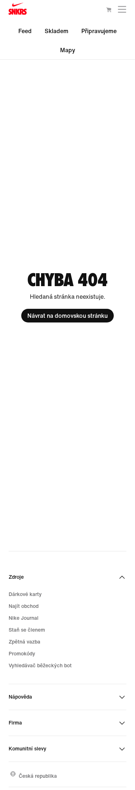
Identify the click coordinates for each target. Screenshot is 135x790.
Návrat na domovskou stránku (67, 315)
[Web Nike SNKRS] (18, 10)
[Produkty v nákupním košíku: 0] (109, 11)
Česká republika (38, 776)
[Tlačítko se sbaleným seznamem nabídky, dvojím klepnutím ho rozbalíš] (122, 11)
